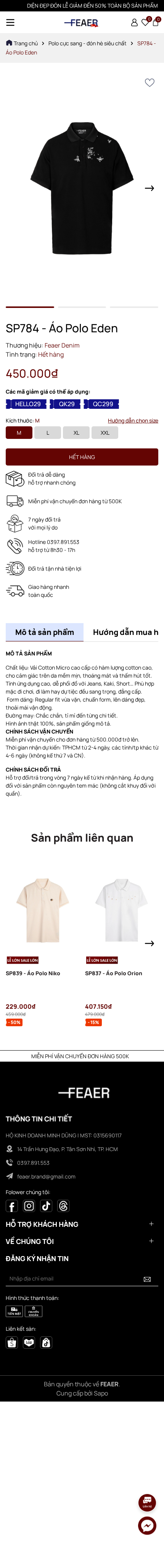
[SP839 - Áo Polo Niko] (42, 911)
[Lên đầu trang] (147, 1481)
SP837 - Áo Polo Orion (113, 973)
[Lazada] (29, 1342)
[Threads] (63, 1205)
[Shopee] (12, 1342)
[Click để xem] (82, 188)
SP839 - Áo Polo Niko (33, 973)
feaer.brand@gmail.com (46, 1176)
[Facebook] (12, 1205)
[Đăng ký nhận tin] (147, 1278)
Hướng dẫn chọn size (133, 420)
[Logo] (82, 22)
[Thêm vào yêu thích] (149, 83)
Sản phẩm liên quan (82, 837)
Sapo (101, 1393)
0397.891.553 (33, 1162)
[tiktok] (46, 1342)
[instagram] (29, 1205)
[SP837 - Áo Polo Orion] (122, 911)
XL (76, 432)
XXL (105, 432)
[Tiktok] (46, 1205)
